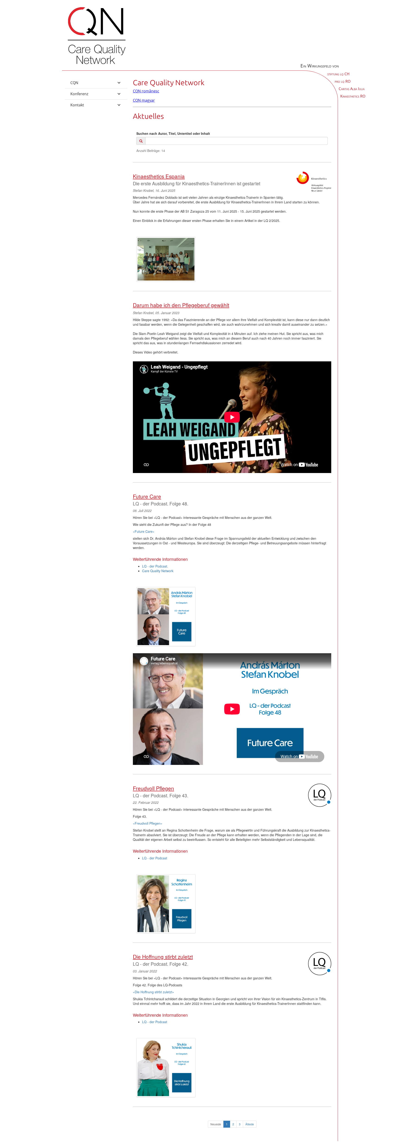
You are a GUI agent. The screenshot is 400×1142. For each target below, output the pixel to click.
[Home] (96, 64)
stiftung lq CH (338, 73)
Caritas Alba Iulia (352, 88)
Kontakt (77, 104)
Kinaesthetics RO (352, 96)
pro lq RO (342, 81)
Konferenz (79, 93)
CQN (74, 82)
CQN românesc (146, 91)
